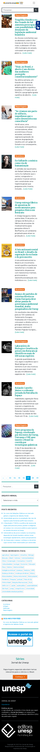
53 (10, 478)
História (9, 567)
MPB (32, 570)
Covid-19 (29, 561)
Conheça (19, 677)
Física (4, 567)
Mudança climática (8, 573)
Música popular (32, 576)
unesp (12, 588)
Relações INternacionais (19, 582)
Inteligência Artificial (8, 570)
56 (24, 478)
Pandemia (5, 579)
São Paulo (5, 588)
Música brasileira (7, 576)
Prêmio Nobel (6, 582)
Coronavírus (21, 561)
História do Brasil (18, 567)
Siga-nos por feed (12, 619)
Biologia (31, 555)
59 (37, 478)
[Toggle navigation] (34, 3)
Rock (30, 582)
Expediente (6, 704)
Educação (32, 564)
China (4, 561)
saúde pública (21, 585)
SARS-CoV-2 (6, 585)
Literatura (19, 570)
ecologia (16, 564)
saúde (13, 585)
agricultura (5, 555)
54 (15, 478)
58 (33, 478)
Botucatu (5, 558)
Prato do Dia (28, 579)
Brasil (11, 558)
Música (32, 573)
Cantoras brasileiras (27, 558)
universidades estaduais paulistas (12, 591)
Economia (24, 564)
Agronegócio (14, 555)
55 (19, 478)
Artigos (5, 606)
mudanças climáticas (22, 573)
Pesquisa (13, 579)
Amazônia (24, 555)
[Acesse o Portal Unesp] (20, 639)
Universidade (30, 588)
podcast (19, 579)
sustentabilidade (32, 585)
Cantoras (17, 558)
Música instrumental (20, 576)
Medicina (27, 570)
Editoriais (6, 608)
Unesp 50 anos (19, 588)
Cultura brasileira (7, 564)
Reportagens (21, 15)
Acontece (19, 156)
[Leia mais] (27, 53)
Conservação (11, 561)
